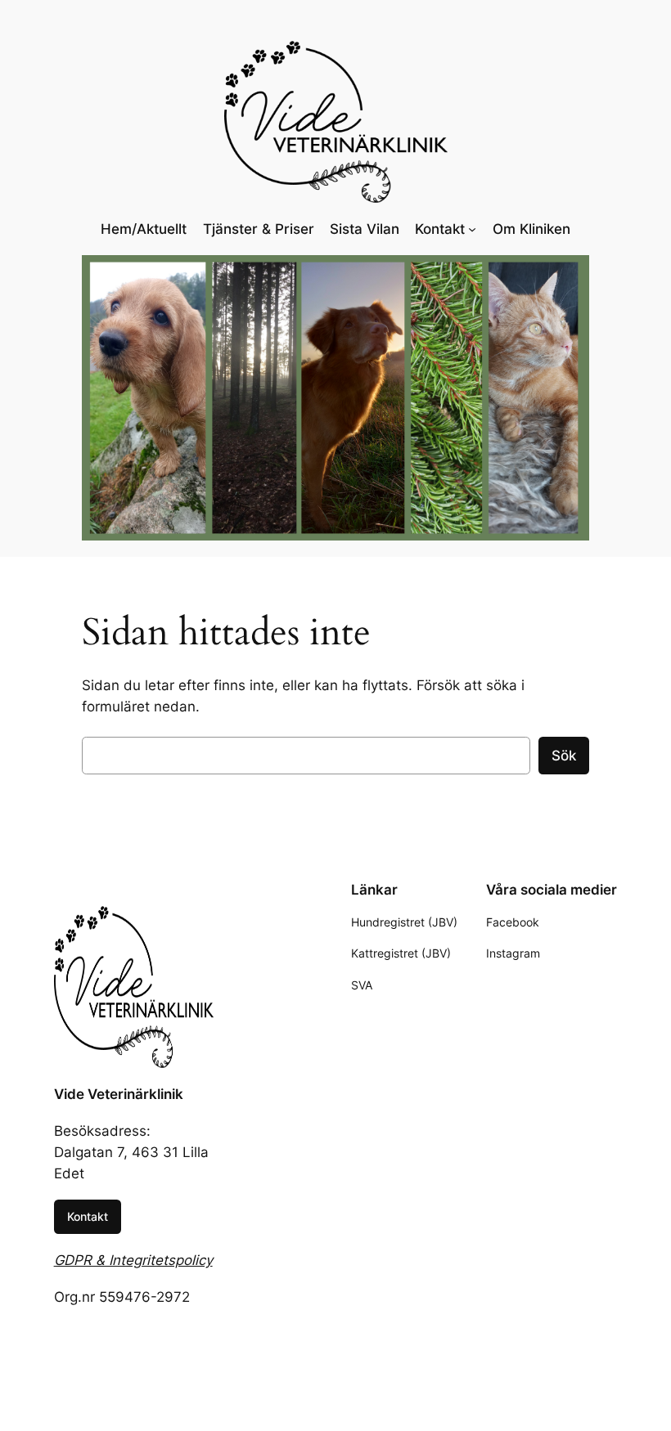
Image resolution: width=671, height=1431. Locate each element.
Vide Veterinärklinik (118, 1094)
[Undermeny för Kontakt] (472, 229)
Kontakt (87, 1216)
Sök (564, 755)
